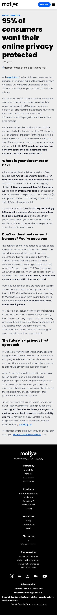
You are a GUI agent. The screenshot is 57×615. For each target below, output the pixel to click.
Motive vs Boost (28, 567)
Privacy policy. (28, 584)
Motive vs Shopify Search (28, 560)
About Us (28, 470)
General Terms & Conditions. (28, 588)
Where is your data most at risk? (25, 162)
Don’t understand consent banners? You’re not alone (24, 236)
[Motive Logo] (10, 4)
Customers (28, 477)
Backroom (29, 497)
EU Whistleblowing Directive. (28, 592)
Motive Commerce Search (27, 434)
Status (29, 528)
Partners (28, 473)
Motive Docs (28, 524)
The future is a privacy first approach (25, 342)
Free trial (44, 4)
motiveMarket (28, 504)
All (29, 540)
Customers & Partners (31, 597)
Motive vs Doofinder (28, 556)
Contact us (28, 481)
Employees (11, 600)
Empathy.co (25, 424)
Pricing (28, 508)
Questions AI (28, 501)
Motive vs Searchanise (28, 564)
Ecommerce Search (28, 493)
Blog (28, 520)
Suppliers (49, 597)
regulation (12, 77)
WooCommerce (28, 544)
